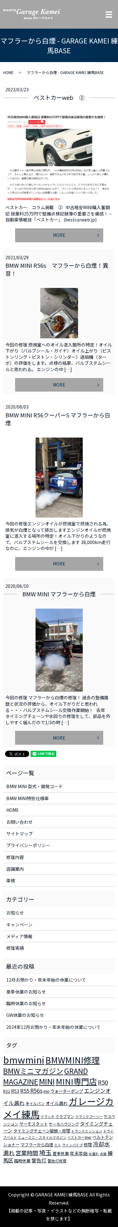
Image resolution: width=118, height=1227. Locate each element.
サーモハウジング (64, 1124)
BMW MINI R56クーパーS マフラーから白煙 (57, 419)
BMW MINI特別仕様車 (27, 798)
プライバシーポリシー (28, 845)
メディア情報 (19, 936)
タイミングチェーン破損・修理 (41, 1131)
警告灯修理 (57, 1160)
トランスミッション (86, 1131)
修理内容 (15, 857)
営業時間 (26, 1153)
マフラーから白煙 (36, 1145)
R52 (6, 1091)
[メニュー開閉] (109, 14)
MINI (47, 1081)
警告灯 (39, 1160)
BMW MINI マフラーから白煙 (59, 594)
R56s (36, 1090)
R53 (15, 1091)
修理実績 (15, 948)
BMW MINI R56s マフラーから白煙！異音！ (56, 269)
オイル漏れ (57, 1103)
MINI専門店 (76, 1081)
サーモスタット (33, 1124)
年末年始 (78, 1153)
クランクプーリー (89, 1116)
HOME (8, 72)
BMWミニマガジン (33, 1071)
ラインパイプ (72, 1145)
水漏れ (93, 1153)
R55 (24, 1090)
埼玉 (45, 1152)
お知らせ (15, 912)
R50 (103, 1082)
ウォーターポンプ (66, 1091)
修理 (88, 1145)
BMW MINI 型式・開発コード (34, 786)
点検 (103, 1153)
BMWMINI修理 (72, 1060)
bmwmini (23, 1059)
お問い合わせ (19, 822)
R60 (46, 1091)
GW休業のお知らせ (25, 1015)
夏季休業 (61, 1153)
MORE (59, 235)
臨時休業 (22, 1161)
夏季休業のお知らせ (26, 992)
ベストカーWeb (79, 1137)
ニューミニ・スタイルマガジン (42, 1137)
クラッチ (47, 1116)
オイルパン (35, 1103)
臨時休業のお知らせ (26, 1003)
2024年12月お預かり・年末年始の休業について (53, 1027)
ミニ (57, 1145)
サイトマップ (19, 833)
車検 (10, 880)
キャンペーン (19, 924)
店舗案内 (15, 869)
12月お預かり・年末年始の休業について (46, 980)
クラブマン (64, 1116)
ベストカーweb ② (59, 97)
